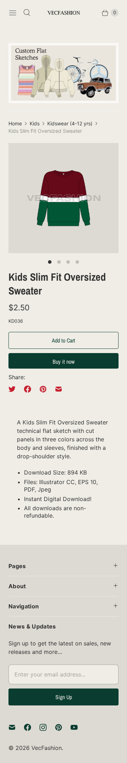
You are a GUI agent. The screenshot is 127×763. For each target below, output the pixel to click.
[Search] (27, 12)
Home (15, 123)
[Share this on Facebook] (27, 389)
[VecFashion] (63, 12)
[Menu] (13, 12)
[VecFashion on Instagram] (47, 727)
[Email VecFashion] (16, 727)
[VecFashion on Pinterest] (63, 727)
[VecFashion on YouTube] (78, 727)
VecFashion (46, 747)
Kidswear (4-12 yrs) (69, 123)
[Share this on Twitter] (14, 389)
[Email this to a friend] (58, 389)
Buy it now (63, 361)
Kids (35, 123)
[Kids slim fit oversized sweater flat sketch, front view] (63, 198)
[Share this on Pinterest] (43, 389)
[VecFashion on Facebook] (32, 727)
